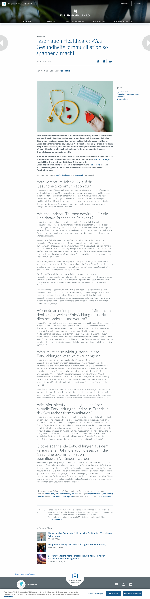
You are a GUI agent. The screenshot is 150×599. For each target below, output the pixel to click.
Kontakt (137, 3)
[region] (75, 594)
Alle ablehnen (113, 593)
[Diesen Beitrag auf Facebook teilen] (98, 61)
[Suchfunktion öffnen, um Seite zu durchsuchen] (147, 3)
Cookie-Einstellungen (95, 593)
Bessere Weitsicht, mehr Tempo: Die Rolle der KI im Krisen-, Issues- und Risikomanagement (77, 557)
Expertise (51, 21)
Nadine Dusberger (102, 159)
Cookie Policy (8, 596)
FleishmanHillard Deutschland (20, 4)
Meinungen (41, 36)
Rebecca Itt (65, 70)
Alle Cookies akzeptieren (132, 593)
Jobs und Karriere (99, 21)
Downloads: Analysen (123, 21)
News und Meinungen (75, 21)
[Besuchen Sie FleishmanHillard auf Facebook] (123, 584)
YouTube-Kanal (105, 496)
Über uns (27, 21)
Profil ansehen (54, 520)
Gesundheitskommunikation (128, 94)
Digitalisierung (122, 92)
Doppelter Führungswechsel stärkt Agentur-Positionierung (77, 544)
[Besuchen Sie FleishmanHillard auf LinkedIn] (130, 584)
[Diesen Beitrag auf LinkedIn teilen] (104, 61)
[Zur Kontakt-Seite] (116, 584)
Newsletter (124, 3)
